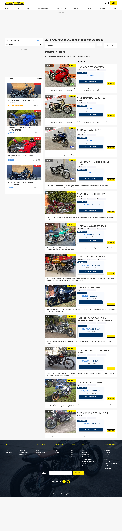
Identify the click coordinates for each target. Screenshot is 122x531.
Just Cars (106, 454)
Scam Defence (86, 452)
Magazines (107, 450)
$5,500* (85, 361)
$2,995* (11, 133)
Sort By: (50, 45)
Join (113, 3)
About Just (102, 8)
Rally (72, 450)
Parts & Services (42, 8)
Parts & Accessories (41, 452)
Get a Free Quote (90, 81)
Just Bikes (107, 457)
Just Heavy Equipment (110, 463)
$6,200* (85, 296)
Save (110, 45)
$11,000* (86, 424)
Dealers (38, 450)
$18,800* (86, 205)
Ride (72, 452)
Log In (107, 3)
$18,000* (86, 329)
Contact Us (85, 466)
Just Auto (107, 452)
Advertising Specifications (89, 461)
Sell (28, 8)
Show (72, 457)
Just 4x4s (107, 459)
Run (72, 454)
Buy (18, 8)
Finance (88, 8)
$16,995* (11, 160)
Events (76, 8)
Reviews (57, 452)
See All (38, 78)
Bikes (6, 450)
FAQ (83, 450)
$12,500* (86, 234)
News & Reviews (61, 8)
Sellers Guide (23, 454)
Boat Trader (107, 468)
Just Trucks (107, 461)
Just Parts (107, 466)
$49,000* (85, 391)
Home (6, 8)
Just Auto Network (109, 444)
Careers (84, 463)
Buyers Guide (8, 452)
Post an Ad (22, 450)
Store (115, 8)
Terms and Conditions (88, 457)
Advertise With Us (87, 459)
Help (83, 444)
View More (111, 83)
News (56, 450)
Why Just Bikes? (23, 452)
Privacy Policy (86, 454)
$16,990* (11, 187)
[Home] (14, 3)
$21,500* (86, 265)
